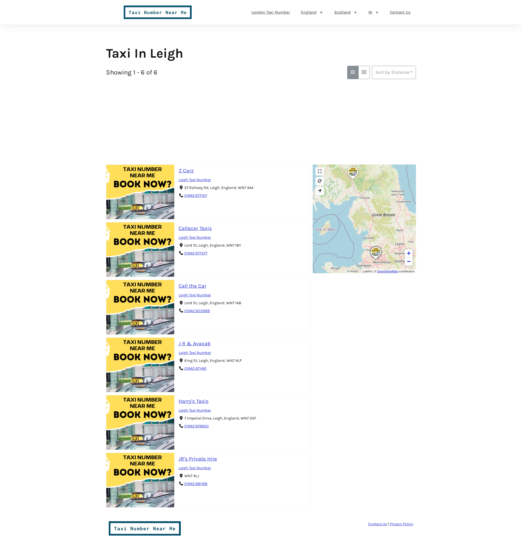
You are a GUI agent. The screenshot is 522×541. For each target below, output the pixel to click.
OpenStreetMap (387, 271)
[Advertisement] (261, 120)
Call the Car (192, 286)
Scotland (342, 12)
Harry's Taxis (194, 401)
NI (370, 12)
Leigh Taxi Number (195, 180)
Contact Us (400, 12)
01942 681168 (195, 483)
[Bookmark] (112, 214)
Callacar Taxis (195, 228)
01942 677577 (195, 253)
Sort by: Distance (392, 72)
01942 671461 (195, 368)
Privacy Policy (401, 524)
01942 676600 (196, 426)
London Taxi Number (270, 12)
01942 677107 (195, 195)
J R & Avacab (194, 343)
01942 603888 (197, 311)
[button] (375, 259)
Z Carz (186, 170)
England (308, 12)
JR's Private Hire (198, 459)
